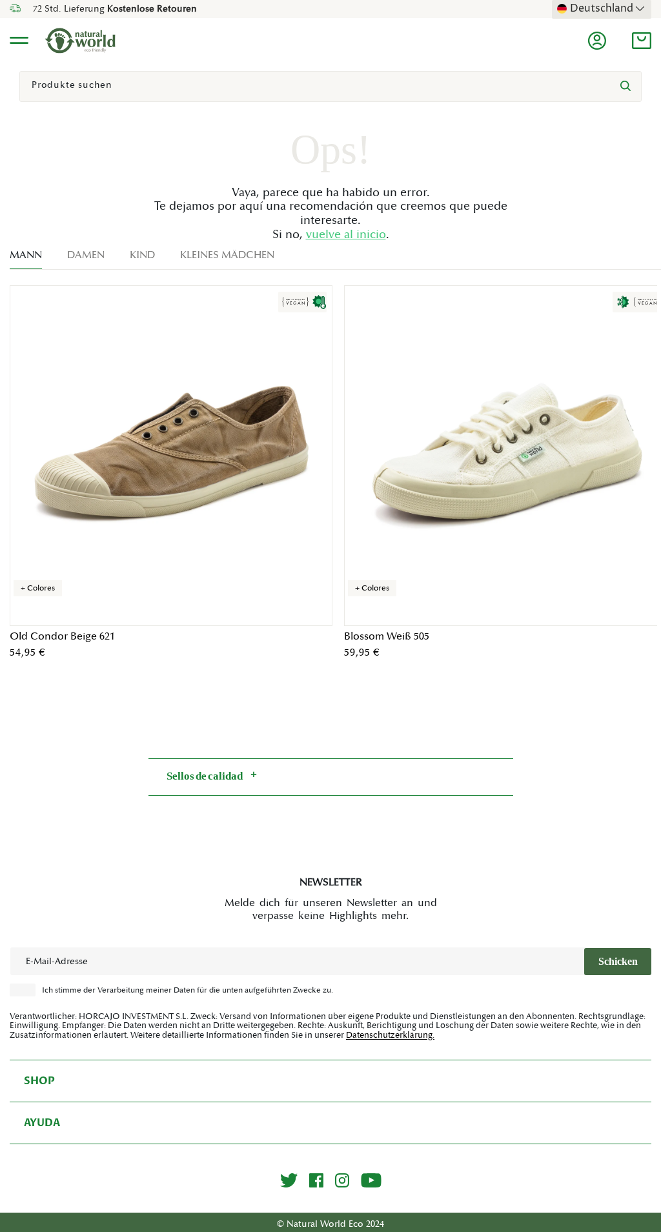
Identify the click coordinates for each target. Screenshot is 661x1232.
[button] (641, 40)
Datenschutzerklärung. (390, 1035)
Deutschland (601, 8)
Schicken (618, 961)
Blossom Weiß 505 (386, 637)
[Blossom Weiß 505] (505, 455)
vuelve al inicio (346, 234)
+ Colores (38, 588)
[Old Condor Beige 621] (171, 455)
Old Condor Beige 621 (62, 637)
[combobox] (330, 86)
